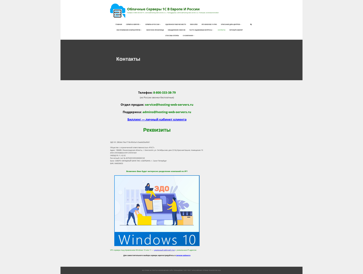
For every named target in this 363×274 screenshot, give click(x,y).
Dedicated (194, 24)
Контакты (221, 30)
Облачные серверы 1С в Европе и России (163, 9)
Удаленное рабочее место (175, 24)
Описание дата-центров (230, 24)
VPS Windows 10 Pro (209, 24)
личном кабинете (183, 255)
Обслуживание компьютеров (128, 30)
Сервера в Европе (132, 24)
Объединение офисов (176, 30)
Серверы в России (152, 24)
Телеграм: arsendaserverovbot (209, 13)
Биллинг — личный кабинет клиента (157, 119)
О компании (188, 35)
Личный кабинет (236, 30)
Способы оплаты (172, 35)
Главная (118, 24)
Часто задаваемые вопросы (200, 30)
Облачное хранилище (155, 30)
